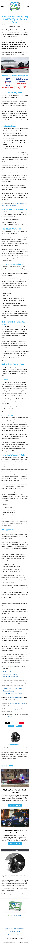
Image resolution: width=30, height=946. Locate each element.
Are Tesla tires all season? (10, 674)
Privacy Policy (21, 928)
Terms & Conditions (10, 928)
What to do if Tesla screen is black (12, 693)
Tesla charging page (15, 697)
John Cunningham (13, 25)
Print (19, 726)
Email (11, 726)
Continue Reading (15, 805)
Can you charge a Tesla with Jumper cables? (15, 688)
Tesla (22, 25)
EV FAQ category (10, 716)
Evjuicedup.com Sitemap (15, 935)
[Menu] (2, 7)
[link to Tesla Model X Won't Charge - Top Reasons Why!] (15, 818)
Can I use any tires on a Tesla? (11, 672)
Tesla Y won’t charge (8, 691)
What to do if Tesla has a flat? (11, 676)
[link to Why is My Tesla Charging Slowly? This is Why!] (15, 778)
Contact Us (12, 931)
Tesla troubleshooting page (17, 703)
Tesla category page (15, 709)
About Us (18, 931)
